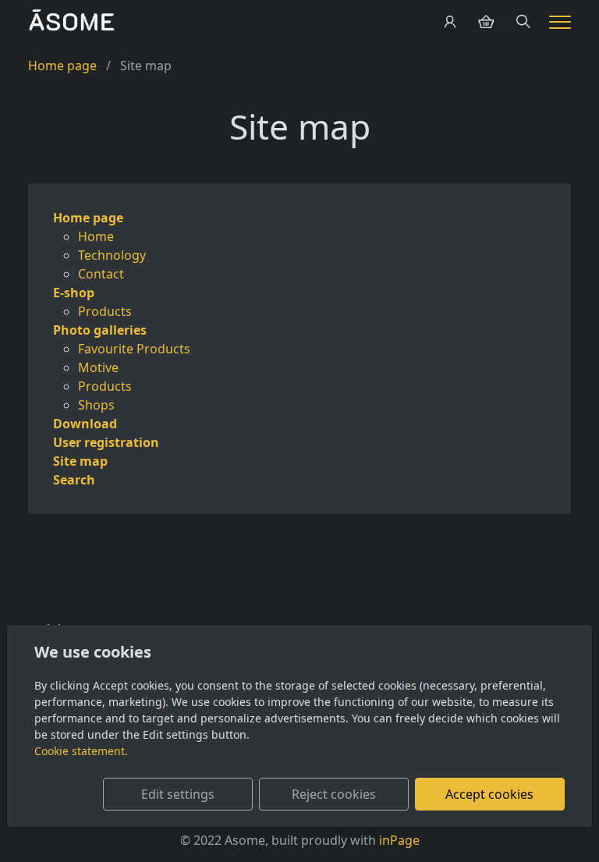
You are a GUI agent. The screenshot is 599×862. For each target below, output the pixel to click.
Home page (62, 65)
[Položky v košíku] (486, 22)
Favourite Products (134, 348)
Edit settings (177, 794)
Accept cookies (489, 794)
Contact (101, 273)
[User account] (450, 22)
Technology (112, 255)
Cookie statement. (81, 750)
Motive (98, 367)
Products (105, 311)
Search (74, 479)
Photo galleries (100, 330)
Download (85, 423)
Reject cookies (334, 794)
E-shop (73, 292)
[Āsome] (71, 20)
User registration (106, 442)
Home (96, 236)
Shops (96, 404)
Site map (80, 461)
